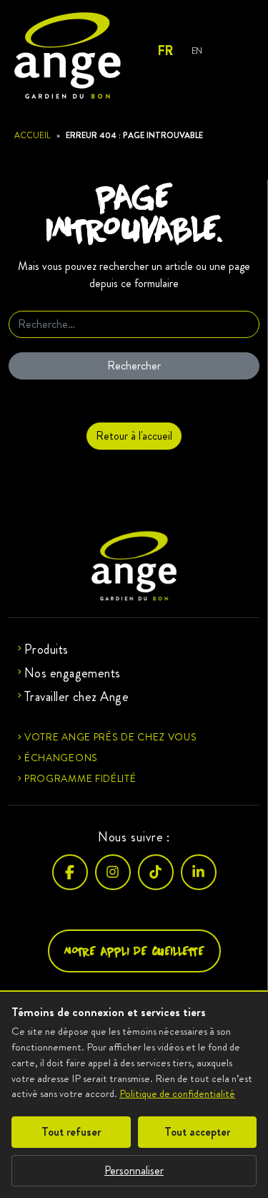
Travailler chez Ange (76, 696)
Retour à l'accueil (134, 435)
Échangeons (61, 757)
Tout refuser (71, 1132)
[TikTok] (156, 872)
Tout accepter (197, 1132)
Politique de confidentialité (177, 1093)
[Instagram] (113, 872)
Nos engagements (72, 673)
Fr (164, 51)
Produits (46, 649)
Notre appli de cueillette (134, 950)
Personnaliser (134, 1170)
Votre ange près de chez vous (110, 737)
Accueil (32, 135)
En (197, 50)
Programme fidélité (80, 778)
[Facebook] (70, 872)
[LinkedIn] (199, 872)
